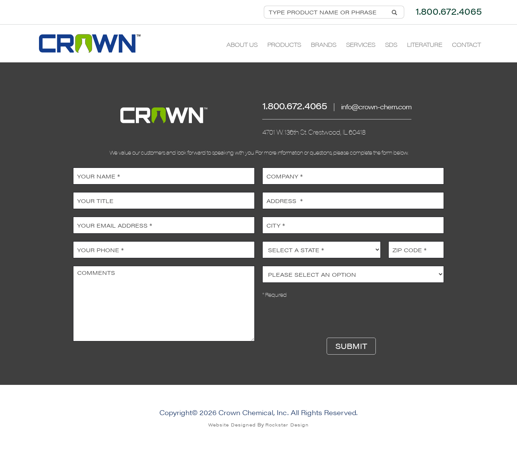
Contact (466, 44)
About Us (241, 44)
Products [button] (284, 44)
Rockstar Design (287, 424)
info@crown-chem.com (376, 106)
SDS (391, 44)
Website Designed (232, 424)
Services (360, 44)
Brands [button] (323, 44)
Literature (424, 44)
